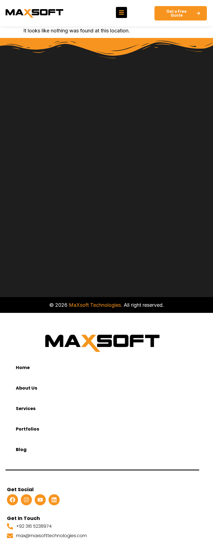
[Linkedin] (54, 499)
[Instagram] (26, 499)
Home (23, 367)
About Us (26, 388)
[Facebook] (12, 499)
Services (26, 408)
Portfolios (27, 429)
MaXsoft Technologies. (95, 305)
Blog (21, 449)
